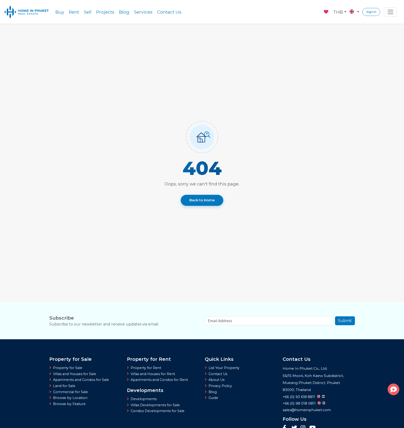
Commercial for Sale (70, 392)
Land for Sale (64, 386)
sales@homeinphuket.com (307, 410)
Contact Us (169, 12)
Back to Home (202, 200)
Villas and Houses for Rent (153, 374)
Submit (345, 320)
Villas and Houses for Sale (74, 374)
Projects (105, 12)
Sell (87, 12)
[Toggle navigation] (390, 12)
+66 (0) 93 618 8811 (299, 397)
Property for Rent (146, 368)
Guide (213, 398)
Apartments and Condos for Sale (81, 380)
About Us (216, 380)
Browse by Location (70, 398)
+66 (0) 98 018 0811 (299, 403)
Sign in (371, 12)
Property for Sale (67, 368)
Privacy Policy (220, 386)
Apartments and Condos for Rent (159, 380)
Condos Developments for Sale (157, 411)
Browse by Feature (69, 404)
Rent (74, 12)
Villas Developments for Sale (155, 405)
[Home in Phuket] (26, 12)
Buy (59, 12)
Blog (124, 12)
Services (143, 12)
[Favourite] (326, 11)
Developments (144, 399)
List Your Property (224, 368)
